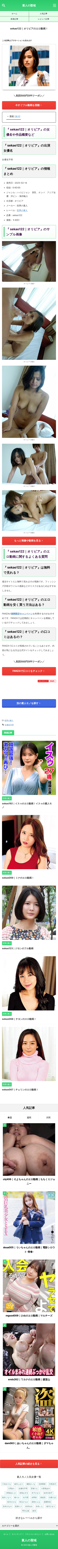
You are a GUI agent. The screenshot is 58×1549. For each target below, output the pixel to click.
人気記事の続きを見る (27, 1463)
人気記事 (43, 13)
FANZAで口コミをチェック (27, 670)
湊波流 (42, 1497)
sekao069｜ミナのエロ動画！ (18, 877)
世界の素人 (22, 210)
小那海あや (45, 1488)
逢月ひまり (50, 1506)
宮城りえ (34, 1488)
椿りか (17, 1497)
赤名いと (39, 1506)
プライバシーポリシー (33, 1534)
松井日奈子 (48, 1493)
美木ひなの (7, 1506)
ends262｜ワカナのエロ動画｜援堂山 (29, 1379)
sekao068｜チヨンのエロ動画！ (19, 1019)
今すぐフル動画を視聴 (27, 105)
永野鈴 (34, 1497)
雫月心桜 (25, 1511)
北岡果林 (42, 1484)
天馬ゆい (11, 1488)
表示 (17, 116)
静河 (34, 1511)
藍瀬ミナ (18, 1506)
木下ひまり (36, 1493)
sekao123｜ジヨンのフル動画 (17, 948)
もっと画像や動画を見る (27, 540)
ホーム (14, 13)
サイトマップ (17, 1534)
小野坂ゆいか (11, 1493)
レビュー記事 (43, 19)
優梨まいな (30, 1484)
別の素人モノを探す (27, 703)
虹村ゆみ (29, 1506)
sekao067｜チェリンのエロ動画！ (20, 1089)
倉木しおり (18, 1484)
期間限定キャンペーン (22, 613)
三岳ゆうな (6, 1484)
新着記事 (14, 19)
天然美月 (52, 1484)
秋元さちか (23, 1502)
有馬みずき (23, 1493)
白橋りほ (52, 1497)
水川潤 (25, 1497)
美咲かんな (36, 1502)
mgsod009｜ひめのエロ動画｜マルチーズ (29, 1315)
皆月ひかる (11, 1502)
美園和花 (47, 1502)
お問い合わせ (49, 1534)
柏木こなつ (6, 1497)
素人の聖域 (29, 5)
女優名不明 (9, 725)
